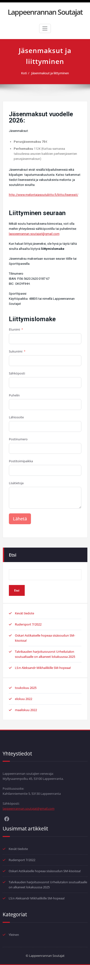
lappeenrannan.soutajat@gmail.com (34, 234)
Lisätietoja (16, 483)
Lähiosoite (16, 417)
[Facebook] (7, 818)
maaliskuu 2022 (26, 710)
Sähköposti (17, 373)
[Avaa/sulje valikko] (45, 28)
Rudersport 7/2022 (28, 624)
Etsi (12, 555)
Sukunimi (15, 351)
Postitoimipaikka (21, 461)
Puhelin (14, 395)
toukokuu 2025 (25, 688)
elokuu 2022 (23, 699)
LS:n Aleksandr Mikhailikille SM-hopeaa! (43, 668)
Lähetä (20, 519)
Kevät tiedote (24, 613)
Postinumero (18, 439)
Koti (24, 73)
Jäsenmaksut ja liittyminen (50, 73)
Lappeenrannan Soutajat (45, 12)
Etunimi (14, 329)
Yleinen (14, 934)
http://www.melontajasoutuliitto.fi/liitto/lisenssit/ (43, 195)
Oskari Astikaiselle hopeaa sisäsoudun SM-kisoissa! (45, 871)
